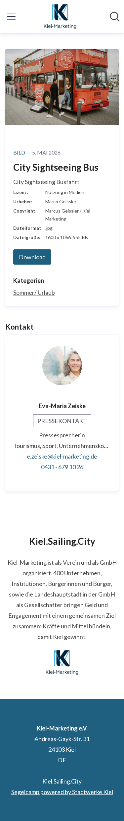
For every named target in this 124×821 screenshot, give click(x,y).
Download (32, 257)
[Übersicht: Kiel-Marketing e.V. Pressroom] (60, 16)
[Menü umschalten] (11, 16)
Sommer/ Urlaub (34, 292)
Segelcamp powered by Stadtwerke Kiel (62, 791)
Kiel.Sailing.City (62, 781)
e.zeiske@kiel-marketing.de (62, 456)
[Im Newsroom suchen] (114, 16)
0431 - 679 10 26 (62, 467)
